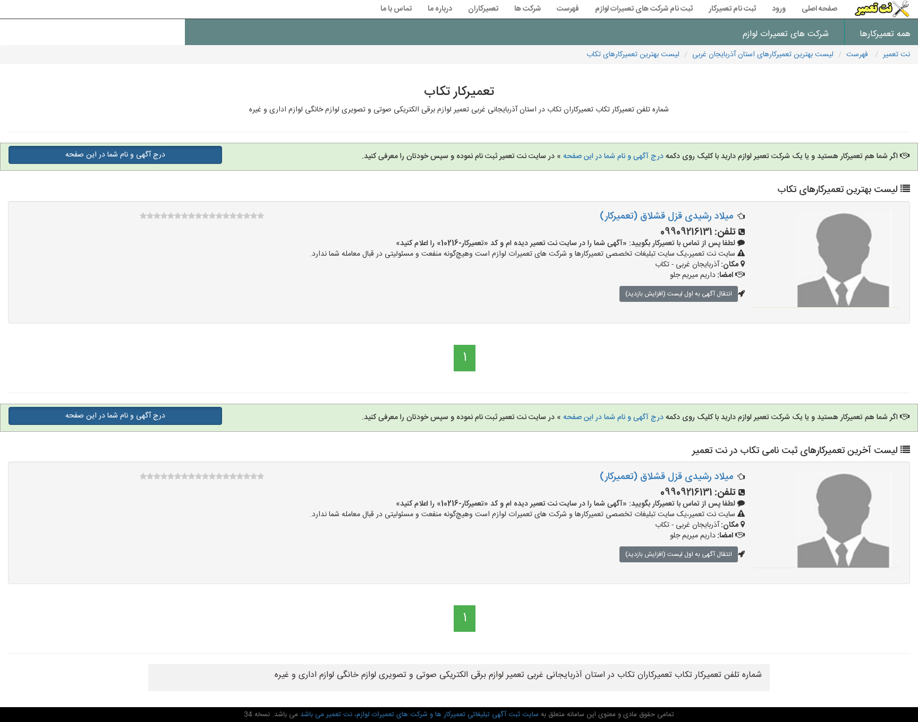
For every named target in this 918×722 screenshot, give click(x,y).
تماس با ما (396, 9)
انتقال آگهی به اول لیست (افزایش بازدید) (678, 294)
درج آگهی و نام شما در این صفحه (612, 156)
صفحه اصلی (819, 9)
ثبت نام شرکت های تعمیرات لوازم (644, 9)
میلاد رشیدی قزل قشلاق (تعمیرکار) (666, 216)
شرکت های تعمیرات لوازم (786, 34)
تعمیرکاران (483, 9)
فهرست (568, 9)
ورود (779, 9)
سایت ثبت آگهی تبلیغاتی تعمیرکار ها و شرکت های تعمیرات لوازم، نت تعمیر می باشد (418, 714)
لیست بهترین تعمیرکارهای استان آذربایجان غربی (763, 54)
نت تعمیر (896, 54)
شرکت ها (527, 9)
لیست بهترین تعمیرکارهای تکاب (632, 54)
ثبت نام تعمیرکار (732, 9)
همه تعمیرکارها (885, 34)
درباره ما (440, 9)
